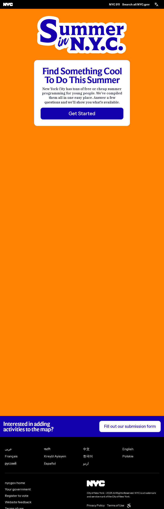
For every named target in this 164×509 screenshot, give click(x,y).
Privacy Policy (96, 505)
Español (50, 463)
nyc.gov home (15, 483)
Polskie (127, 456)
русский (10, 463)
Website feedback (18, 502)
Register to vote (16, 496)
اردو (86, 463)
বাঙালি (47, 449)
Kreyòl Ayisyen (55, 456)
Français (11, 456)
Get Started (82, 113)
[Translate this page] (156, 4)
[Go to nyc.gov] (8, 4)
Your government (18, 489)
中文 (86, 449)
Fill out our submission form (130, 426)
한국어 (88, 456)
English (127, 449)
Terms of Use (115, 505)
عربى (8, 449)
